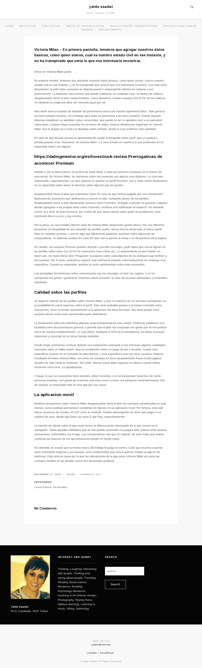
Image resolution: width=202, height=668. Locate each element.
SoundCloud (107, 653)
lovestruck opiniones (51, 487)
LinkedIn (92, 653)
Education (27, 26)
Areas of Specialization (85, 26)
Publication (50, 26)
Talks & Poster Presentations (134, 26)
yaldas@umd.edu (101, 644)
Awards (87, 29)
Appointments (110, 29)
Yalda (71, 474)
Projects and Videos (180, 26)
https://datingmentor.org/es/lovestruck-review (80, 156)
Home (9, 26)
